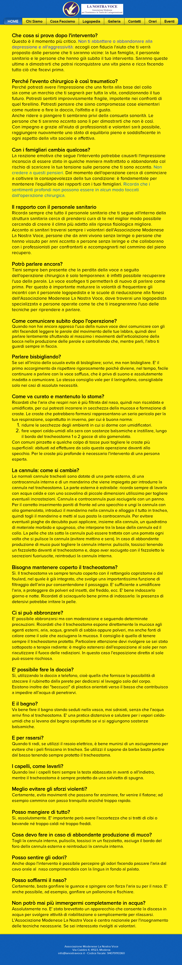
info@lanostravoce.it (71, 953)
